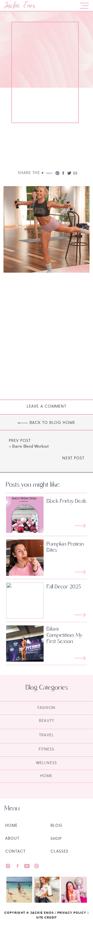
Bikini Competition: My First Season (64, 635)
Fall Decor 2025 (63, 587)
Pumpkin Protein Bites (65, 547)
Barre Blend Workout (30, 446)
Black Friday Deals (66, 501)
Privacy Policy (71, 913)
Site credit (46, 917)
